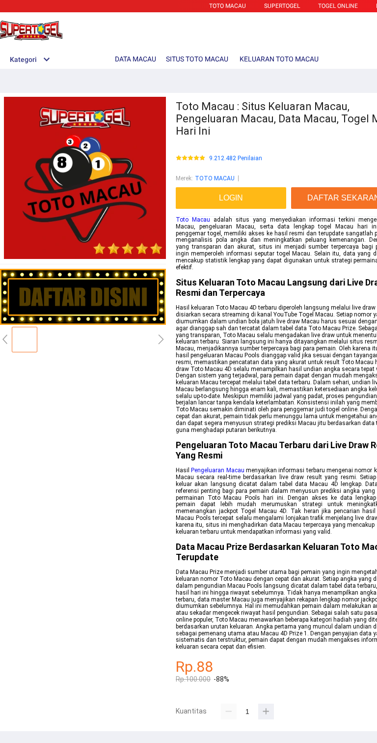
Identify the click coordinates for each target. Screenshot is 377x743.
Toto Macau (193, 219)
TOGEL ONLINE (338, 5)
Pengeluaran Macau (217, 470)
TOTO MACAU (227, 5)
